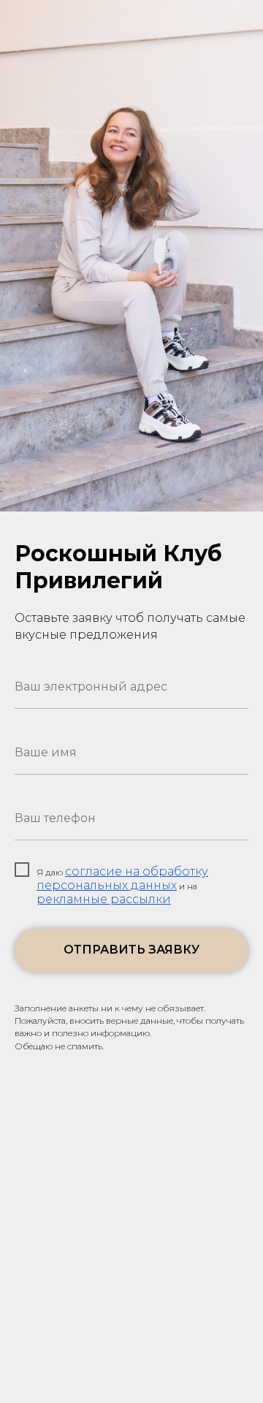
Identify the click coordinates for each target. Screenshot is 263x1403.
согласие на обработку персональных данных (122, 878)
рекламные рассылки (104, 899)
